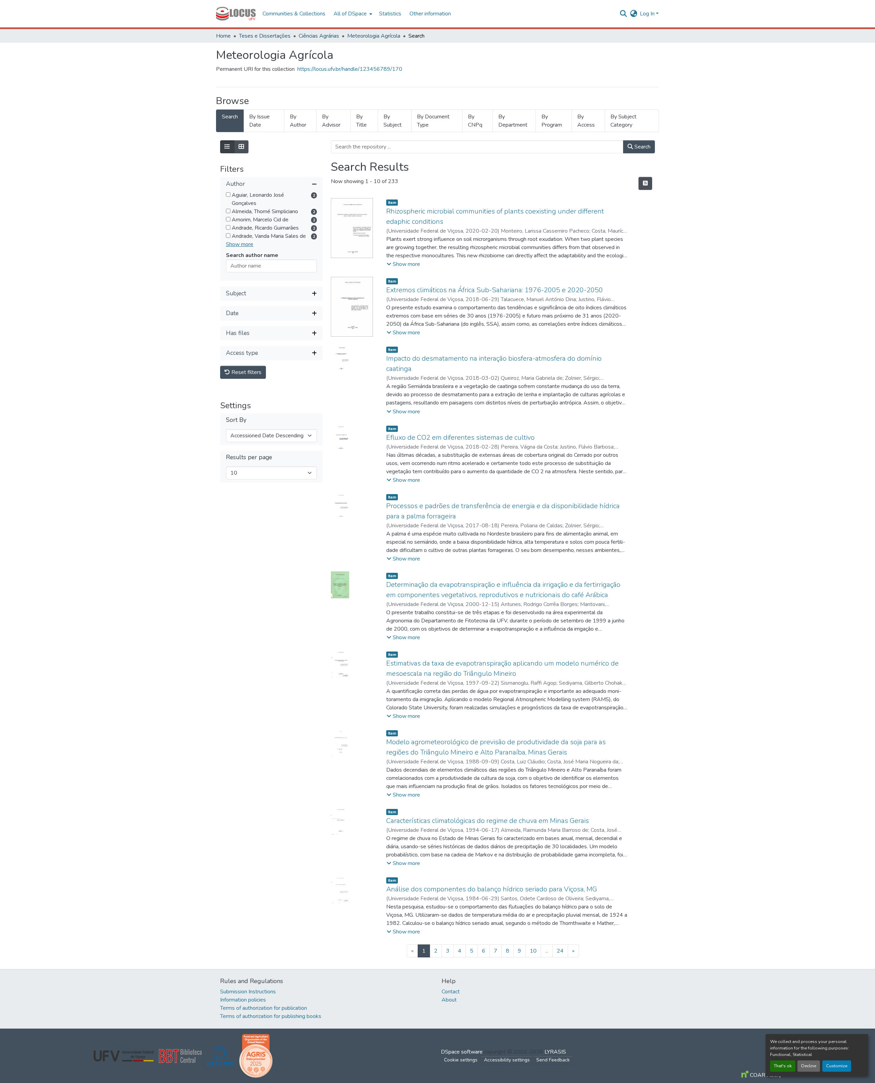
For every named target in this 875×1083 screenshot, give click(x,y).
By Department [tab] (512, 121)
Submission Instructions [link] (248, 991)
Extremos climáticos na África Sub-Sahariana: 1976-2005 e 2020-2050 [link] (494, 290)
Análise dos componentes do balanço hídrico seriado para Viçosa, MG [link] (491, 889)
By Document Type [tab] (433, 121)
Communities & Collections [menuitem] (293, 13)
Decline (808, 1066)
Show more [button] (239, 244)
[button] (236, 14)
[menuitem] (352, 13)
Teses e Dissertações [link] (265, 36)
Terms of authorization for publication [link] (263, 1008)
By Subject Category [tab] (623, 121)
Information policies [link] (243, 1000)
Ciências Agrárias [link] (319, 36)
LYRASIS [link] (555, 1052)
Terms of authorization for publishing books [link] (270, 1016)
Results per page (249, 457)
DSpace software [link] (462, 1052)
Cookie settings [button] (460, 1060)
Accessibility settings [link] (507, 1060)
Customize (836, 1066)
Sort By (236, 420)
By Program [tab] (551, 121)
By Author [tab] (298, 121)
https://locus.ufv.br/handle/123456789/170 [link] (349, 69)
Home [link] (223, 36)
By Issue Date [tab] (259, 121)
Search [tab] (230, 116)
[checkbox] (228, 194)
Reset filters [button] (245, 372)
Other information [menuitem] (430, 13)
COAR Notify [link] (765, 1075)
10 (533, 951)
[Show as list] (227, 146)
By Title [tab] (361, 121)
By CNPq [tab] (475, 121)
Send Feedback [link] (553, 1060)
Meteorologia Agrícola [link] (373, 36)
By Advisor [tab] (331, 121)
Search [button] (641, 147)
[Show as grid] (241, 146)
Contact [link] (451, 991)
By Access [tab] (586, 121)
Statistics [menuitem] (390, 13)
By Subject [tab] (392, 121)
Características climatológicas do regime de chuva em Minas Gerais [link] (487, 820)
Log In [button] (648, 13)
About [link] (449, 1000)
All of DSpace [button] (350, 13)
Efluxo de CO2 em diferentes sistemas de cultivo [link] (460, 437)
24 (560, 951)
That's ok (783, 1066)
